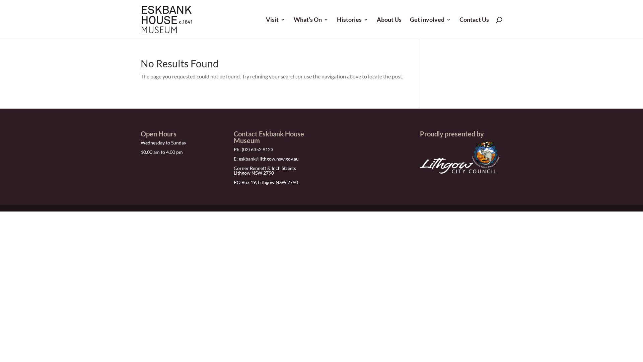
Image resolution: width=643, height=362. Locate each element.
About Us (389, 20)
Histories (349, 20)
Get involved (427, 20)
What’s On (308, 20)
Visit (272, 20)
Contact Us (474, 20)
